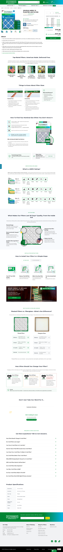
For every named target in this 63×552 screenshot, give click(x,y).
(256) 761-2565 (9, 531)
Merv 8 (25, 30)
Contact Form (28, 531)
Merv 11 (30, 30)
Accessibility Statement (52, 549)
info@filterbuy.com (10, 533)
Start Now (50, 156)
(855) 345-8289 (9, 529)
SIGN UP (47, 518)
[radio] (53, 29)
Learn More (14, 297)
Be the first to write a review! (31, 419)
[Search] (38, 2)
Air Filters (40, 526)
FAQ (27, 533)
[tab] (2, 32)
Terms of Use (28, 549)
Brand (22, 5)
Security (43, 549)
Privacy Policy (36, 549)
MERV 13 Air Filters (41, 533)
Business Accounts (53, 526)
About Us (28, 526)
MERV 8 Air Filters (41, 530)
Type (34, 5)
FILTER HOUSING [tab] (36, 260)
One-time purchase (51, 34)
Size (10, 5)
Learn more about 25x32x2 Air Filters (8, 52)
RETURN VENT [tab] (26, 260)
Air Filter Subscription (42, 528)
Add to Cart (53, 38)
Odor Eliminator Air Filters (43, 535)
